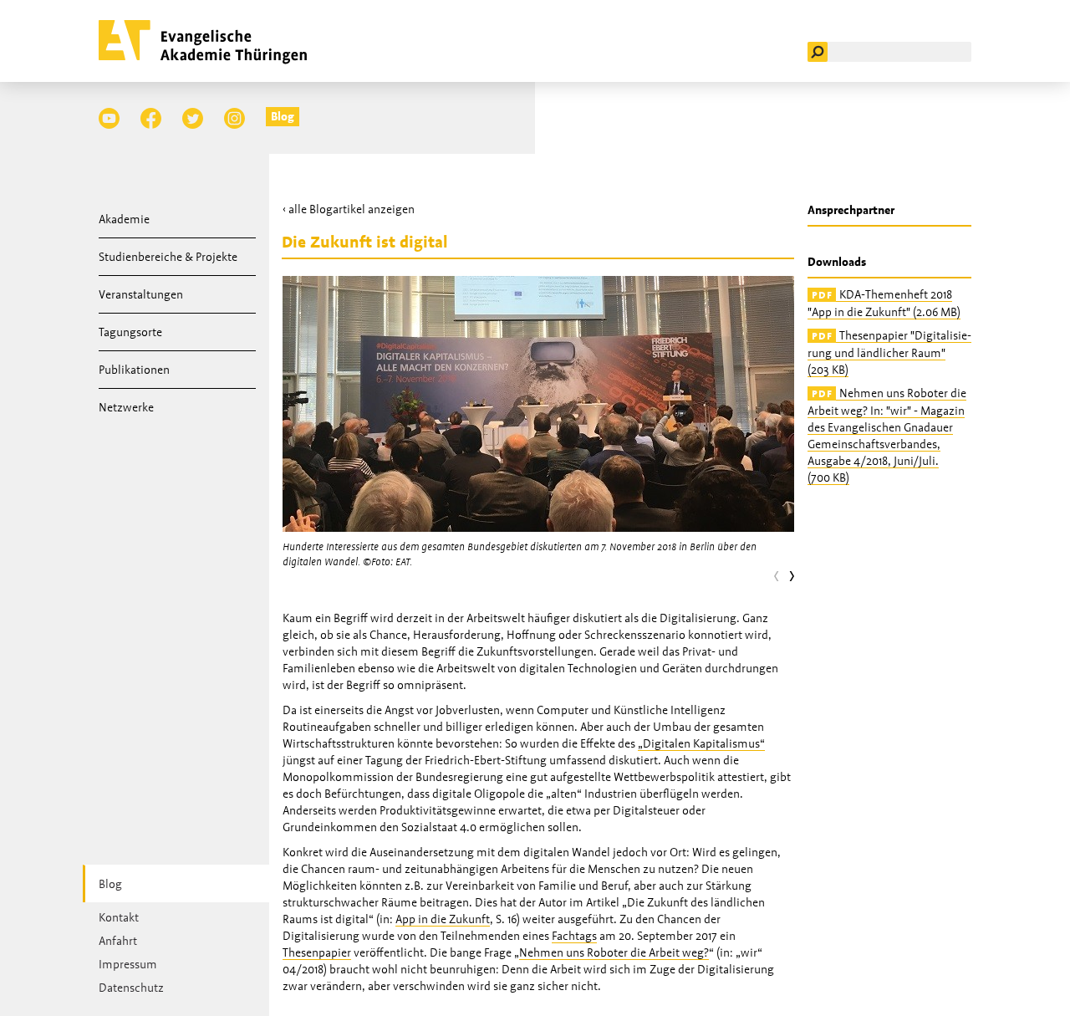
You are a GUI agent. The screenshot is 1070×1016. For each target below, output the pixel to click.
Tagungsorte (130, 332)
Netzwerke (126, 407)
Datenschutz (131, 987)
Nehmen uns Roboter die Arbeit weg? (614, 952)
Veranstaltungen (141, 294)
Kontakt (119, 917)
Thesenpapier (317, 952)
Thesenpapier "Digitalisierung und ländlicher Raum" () (889, 352)
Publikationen (134, 369)
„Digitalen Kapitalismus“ (701, 743)
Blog (282, 116)
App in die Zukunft (442, 919)
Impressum (128, 964)
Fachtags (574, 935)
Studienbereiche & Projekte (168, 256)
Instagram (234, 118)
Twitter (192, 118)
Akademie (124, 219)
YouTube (109, 118)
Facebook (150, 118)
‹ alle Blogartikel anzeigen (349, 209)
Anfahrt (118, 940)
